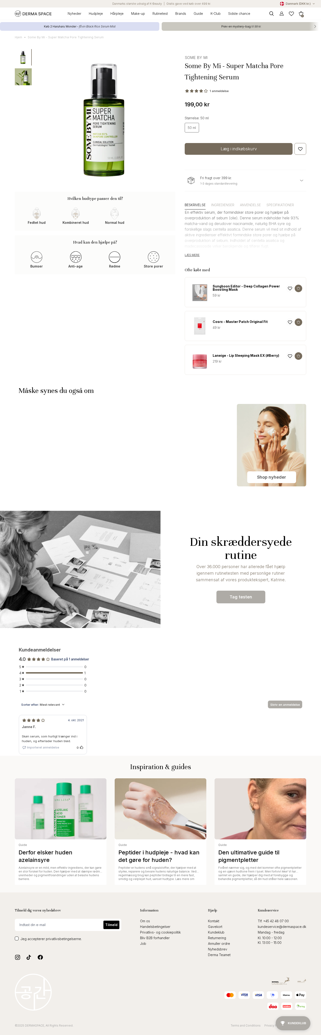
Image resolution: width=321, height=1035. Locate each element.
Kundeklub (216, 932)
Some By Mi (196, 57)
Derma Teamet (219, 955)
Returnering (217, 938)
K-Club (216, 14)
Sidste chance (239, 14)
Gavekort (215, 927)
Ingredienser (222, 205)
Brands (180, 14)
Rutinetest (160, 14)
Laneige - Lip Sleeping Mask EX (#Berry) (246, 355)
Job (143, 944)
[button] (301, 13)
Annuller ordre (219, 944)
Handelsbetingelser (155, 927)
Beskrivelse (195, 205)
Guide (198, 14)
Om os (145, 921)
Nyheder (74, 14)
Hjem (18, 37)
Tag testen (241, 596)
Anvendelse (250, 205)
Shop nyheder (271, 477)
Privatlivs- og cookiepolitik (160, 932)
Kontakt (213, 921)
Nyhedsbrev (217, 949)
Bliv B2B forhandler (155, 938)
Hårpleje (117, 14)
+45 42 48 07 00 (276, 921)
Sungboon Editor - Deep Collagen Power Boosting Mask (246, 288)
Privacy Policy (273, 1025)
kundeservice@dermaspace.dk (282, 927)
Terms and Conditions (246, 1025)
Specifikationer (280, 205)
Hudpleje (96, 14)
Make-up (138, 14)
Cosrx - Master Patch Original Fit (240, 321)
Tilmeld (111, 925)
